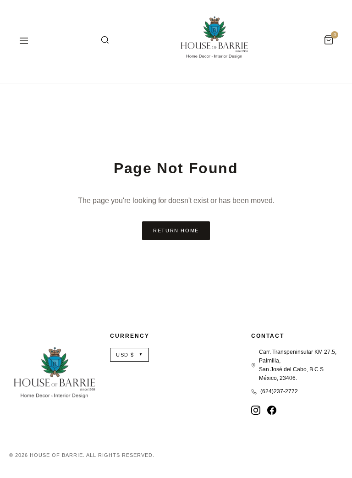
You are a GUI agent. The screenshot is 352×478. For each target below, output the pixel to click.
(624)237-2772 (279, 391)
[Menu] (24, 41)
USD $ (129, 354)
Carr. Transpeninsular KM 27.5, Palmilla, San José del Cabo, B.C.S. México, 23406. (297, 365)
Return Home (176, 230)
